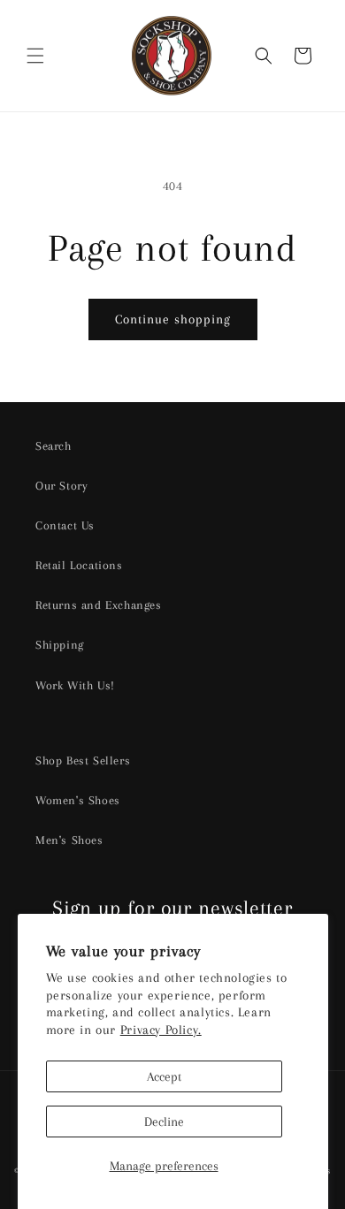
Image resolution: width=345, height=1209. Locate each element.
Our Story (61, 485)
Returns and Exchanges (98, 605)
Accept (164, 1076)
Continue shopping (173, 319)
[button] (35, 55)
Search (53, 445)
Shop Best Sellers (82, 760)
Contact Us (65, 525)
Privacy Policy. (161, 1030)
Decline (164, 1121)
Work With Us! (75, 685)
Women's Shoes (77, 800)
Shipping (59, 644)
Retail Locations (79, 565)
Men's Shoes (69, 840)
